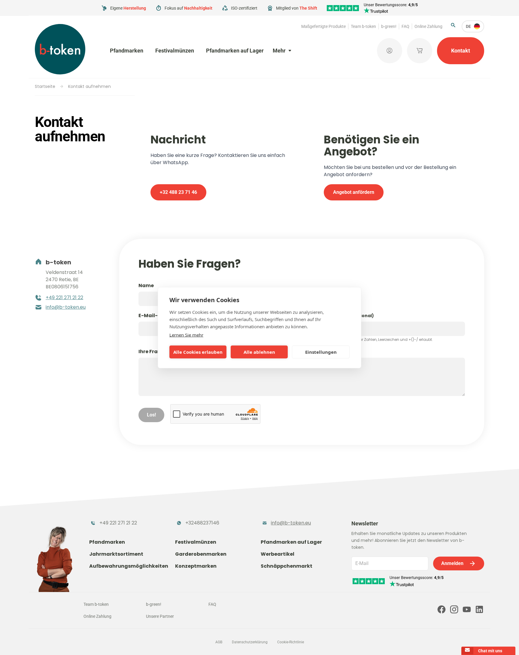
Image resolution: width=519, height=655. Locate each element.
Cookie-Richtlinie (290, 642)
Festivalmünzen (174, 50)
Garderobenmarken (200, 554)
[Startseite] (60, 49)
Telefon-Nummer (339, 315)
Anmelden (452, 563)
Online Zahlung (428, 26)
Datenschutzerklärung (250, 642)
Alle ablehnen (259, 352)
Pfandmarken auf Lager (235, 50)
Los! (151, 415)
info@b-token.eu (66, 307)
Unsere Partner (160, 616)
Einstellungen (321, 352)
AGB (218, 642)
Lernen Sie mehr (186, 335)
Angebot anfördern (353, 192)
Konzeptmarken (196, 566)
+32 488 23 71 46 (178, 192)
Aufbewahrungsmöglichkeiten (128, 566)
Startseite (45, 86)
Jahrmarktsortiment (116, 554)
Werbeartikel (277, 554)
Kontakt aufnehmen (89, 86)
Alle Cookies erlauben (198, 352)
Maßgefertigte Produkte (323, 26)
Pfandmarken (126, 50)
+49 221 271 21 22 (64, 297)
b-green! (388, 26)
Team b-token (363, 26)
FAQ (405, 26)
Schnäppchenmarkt (286, 566)
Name (146, 285)
